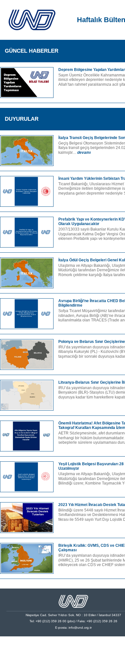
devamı (84, 152)
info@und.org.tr (80, 627)
